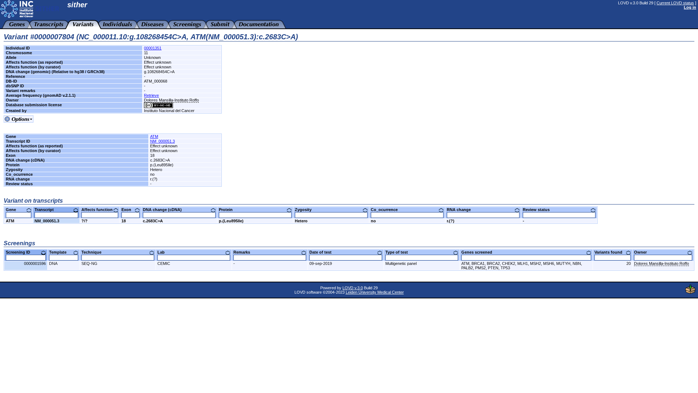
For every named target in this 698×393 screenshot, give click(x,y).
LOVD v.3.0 (352, 288)
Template (60, 252)
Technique (94, 252)
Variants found (611, 252)
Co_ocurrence (387, 209)
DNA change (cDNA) (165, 209)
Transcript (47, 209)
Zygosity (306, 209)
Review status (539, 209)
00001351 (152, 48)
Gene (13, 209)
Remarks (244, 252)
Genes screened (479, 252)
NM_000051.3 (162, 141)
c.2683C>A (153, 221)
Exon (129, 209)
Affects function (99, 209)
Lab (163, 252)
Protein (228, 209)
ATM (154, 136)
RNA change (461, 209)
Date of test (323, 252)
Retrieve (151, 95)
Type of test (399, 252)
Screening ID (21, 252)
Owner (643, 252)
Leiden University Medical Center (375, 292)
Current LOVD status (675, 3)
